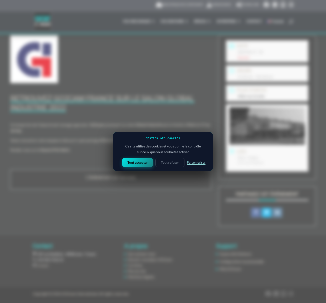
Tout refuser (170, 162)
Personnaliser (196, 162)
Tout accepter (137, 162)
